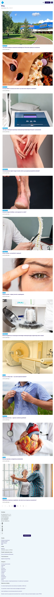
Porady (4, 292)
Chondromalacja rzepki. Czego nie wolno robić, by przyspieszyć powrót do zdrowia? (21, 170)
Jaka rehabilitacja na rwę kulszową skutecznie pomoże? (11, 591)
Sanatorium (5, 45)
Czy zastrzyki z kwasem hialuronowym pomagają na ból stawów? (13, 588)
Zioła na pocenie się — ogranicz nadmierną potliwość (14, 417)
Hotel (2, 566)
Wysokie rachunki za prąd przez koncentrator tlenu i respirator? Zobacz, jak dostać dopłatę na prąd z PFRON (21, 593)
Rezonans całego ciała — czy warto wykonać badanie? (15, 376)
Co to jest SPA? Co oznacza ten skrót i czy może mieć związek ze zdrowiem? (19, 88)
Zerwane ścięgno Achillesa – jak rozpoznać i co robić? (14, 212)
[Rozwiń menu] (52, 2)
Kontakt (47, 2)
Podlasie (2, 572)
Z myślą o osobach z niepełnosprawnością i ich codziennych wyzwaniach (14, 581)
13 (9, 506)
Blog (2, 544)
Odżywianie (5, 416)
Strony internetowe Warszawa (7, 554)
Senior (2, 579)
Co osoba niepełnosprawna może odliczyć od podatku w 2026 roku (13, 585)
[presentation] (28, 27)
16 (17, 506)
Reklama (3, 548)
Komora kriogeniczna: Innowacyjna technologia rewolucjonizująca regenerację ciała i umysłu (23, 335)
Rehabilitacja (5, 169)
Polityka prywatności (5, 540)
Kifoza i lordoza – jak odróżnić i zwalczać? (12, 253)
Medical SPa (3, 569)
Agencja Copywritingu (5, 558)
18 (23, 506)
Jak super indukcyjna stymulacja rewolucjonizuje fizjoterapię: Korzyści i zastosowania (22, 129)
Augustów (3, 565)
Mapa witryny (4, 542)
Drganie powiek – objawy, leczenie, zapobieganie (13, 294)
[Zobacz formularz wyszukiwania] (43, 2)
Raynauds (3, 575)
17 (20, 506)
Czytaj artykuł (6, 49)
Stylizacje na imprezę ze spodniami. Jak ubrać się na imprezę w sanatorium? (20, 500)
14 (12, 506)
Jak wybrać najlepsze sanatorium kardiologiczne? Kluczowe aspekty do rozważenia (21, 47)
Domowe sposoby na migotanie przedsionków (13, 459)
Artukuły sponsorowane (5, 563)
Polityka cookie (4, 541)
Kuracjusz (5, 498)
